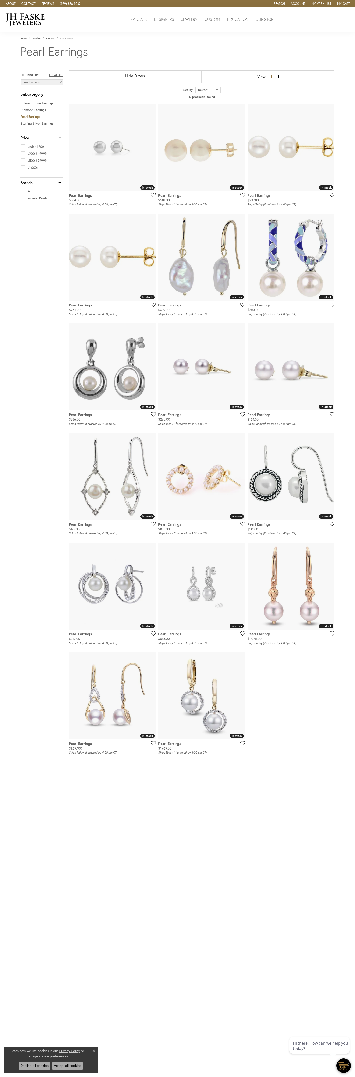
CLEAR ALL (56, 75)
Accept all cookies (67, 1066)
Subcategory (32, 94)
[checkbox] (32, 147)
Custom (212, 19)
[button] (279, 3)
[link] (10, 3)
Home (24, 38)
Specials (138, 19)
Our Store (266, 19)
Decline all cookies (34, 1066)
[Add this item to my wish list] (152, 195)
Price (25, 138)
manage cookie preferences (47, 1056)
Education (237, 19)
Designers (164, 19)
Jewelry (189, 19)
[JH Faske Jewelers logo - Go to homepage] (26, 19)
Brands (27, 182)
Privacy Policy (69, 1051)
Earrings (50, 38)
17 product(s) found (202, 97)
